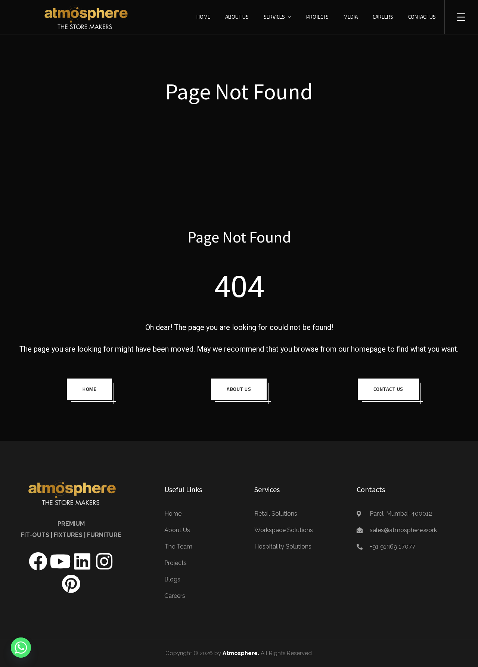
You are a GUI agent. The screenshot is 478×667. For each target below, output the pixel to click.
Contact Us (422, 17)
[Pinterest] (71, 583)
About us (239, 389)
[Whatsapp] (21, 647)
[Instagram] (104, 561)
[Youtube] (60, 561)
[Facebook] (38, 561)
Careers (383, 17)
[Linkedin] (82, 561)
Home (203, 17)
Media (351, 17)
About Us (237, 17)
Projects (317, 17)
